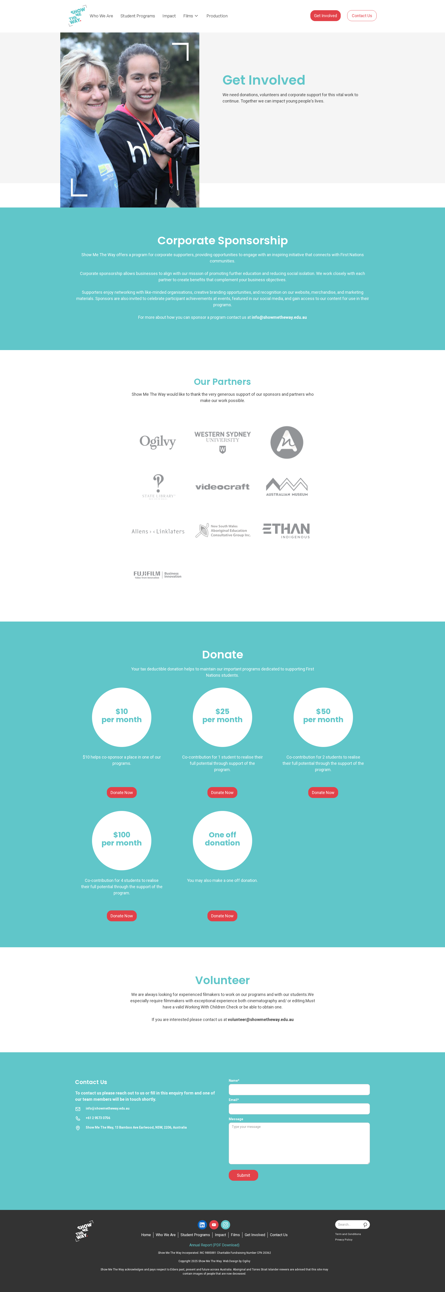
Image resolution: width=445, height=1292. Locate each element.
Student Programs (138, 15)
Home (146, 1235)
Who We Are (101, 15)
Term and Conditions (348, 1234)
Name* (234, 1080)
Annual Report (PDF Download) (214, 1245)
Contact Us (362, 15)
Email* (234, 1100)
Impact (169, 15)
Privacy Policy (343, 1239)
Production (217, 15)
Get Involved (325, 15)
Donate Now (122, 792)
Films (235, 1235)
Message (236, 1119)
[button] (191, 16)
